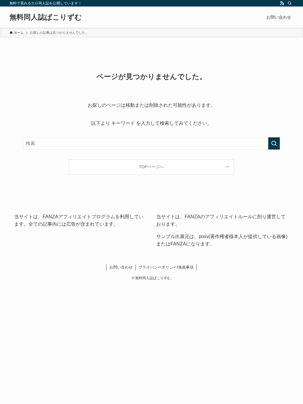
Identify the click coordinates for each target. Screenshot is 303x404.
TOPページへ (151, 166)
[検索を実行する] (274, 143)
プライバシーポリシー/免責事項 (166, 267)
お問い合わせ (121, 267)
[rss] (282, 3)
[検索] (290, 3)
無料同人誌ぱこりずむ (45, 17)
